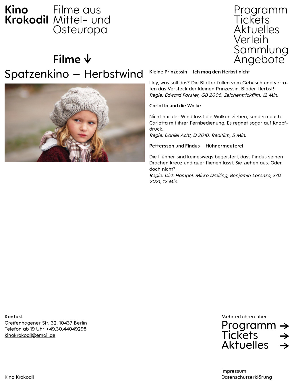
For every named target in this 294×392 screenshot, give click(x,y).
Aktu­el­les (257, 29)
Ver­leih (251, 39)
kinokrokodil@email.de (30, 335)
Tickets (252, 20)
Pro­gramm (261, 10)
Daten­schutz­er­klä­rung (246, 377)
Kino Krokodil (19, 377)
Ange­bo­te (259, 59)
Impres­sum (233, 371)
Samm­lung (261, 49)
